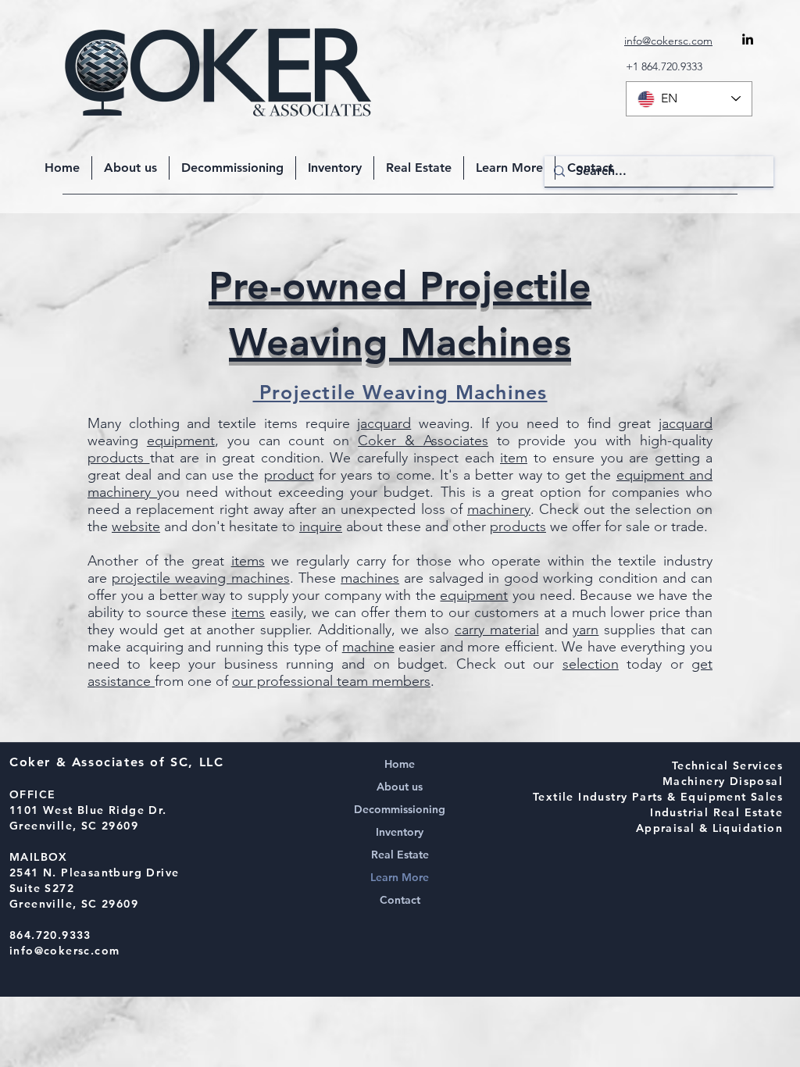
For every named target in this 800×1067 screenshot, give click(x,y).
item (513, 457)
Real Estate (400, 855)
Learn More (399, 877)
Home (399, 764)
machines (370, 578)
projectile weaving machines (200, 578)
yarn (585, 629)
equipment (181, 440)
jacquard (384, 423)
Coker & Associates (423, 440)
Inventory (399, 832)
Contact (400, 900)
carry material (497, 629)
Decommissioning (399, 809)
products (119, 457)
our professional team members (331, 681)
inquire (320, 526)
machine (368, 646)
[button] (509, 168)
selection (590, 664)
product (289, 475)
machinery (498, 509)
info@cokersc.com (64, 951)
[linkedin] (747, 39)
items (248, 560)
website (136, 526)
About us (400, 787)
